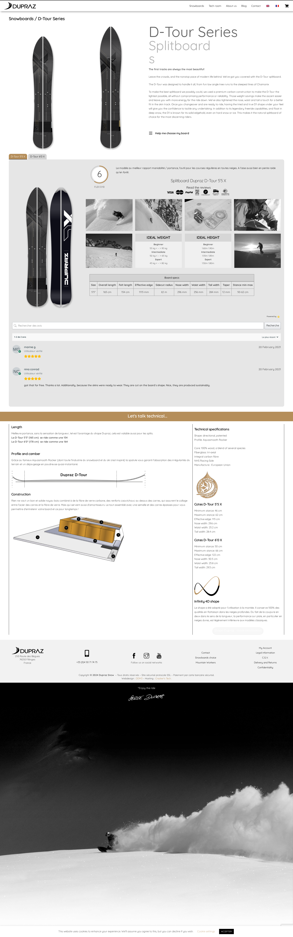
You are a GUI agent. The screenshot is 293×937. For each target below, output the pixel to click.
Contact (256, 5)
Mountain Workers (206, 662)
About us (231, 5)
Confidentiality (265, 667)
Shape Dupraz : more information (237, 630)
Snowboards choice (205, 657)
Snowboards (196, 5)
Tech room (215, 5)
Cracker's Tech (163, 678)
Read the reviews (198, 187)
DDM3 (139, 678)
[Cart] (286, 6)
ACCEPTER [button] (226, 931)
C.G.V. (265, 657)
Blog (244, 5)
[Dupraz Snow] (20, 8)
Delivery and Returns (265, 662)
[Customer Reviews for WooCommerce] (278, 316)
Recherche (272, 325)
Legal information (265, 652)
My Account (265, 647)
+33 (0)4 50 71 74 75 (86, 662)
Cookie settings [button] (206, 931)
